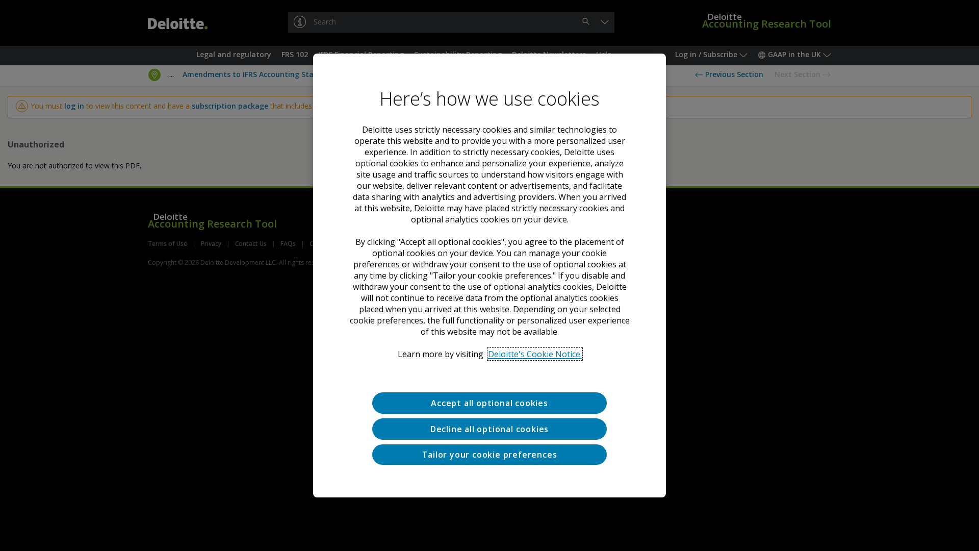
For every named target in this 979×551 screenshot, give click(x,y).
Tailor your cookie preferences (489, 454)
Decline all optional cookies (489, 429)
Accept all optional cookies (489, 403)
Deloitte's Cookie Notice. (535, 354)
